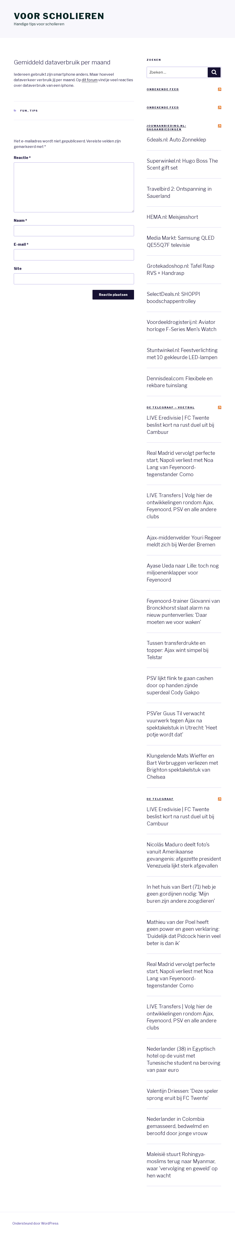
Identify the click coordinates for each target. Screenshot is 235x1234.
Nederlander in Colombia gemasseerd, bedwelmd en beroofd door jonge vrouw (178, 1126)
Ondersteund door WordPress (35, 1223)
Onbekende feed (163, 89)
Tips (34, 110)
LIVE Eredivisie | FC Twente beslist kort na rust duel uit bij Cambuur (180, 425)
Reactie (22, 158)
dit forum (90, 80)
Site (18, 268)
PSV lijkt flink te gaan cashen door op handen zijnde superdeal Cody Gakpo (180, 685)
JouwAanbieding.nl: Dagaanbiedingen (166, 127)
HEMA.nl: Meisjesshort (172, 217)
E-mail (21, 244)
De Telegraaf (160, 799)
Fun (24, 110)
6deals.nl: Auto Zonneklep (176, 140)
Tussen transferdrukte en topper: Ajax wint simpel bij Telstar (177, 650)
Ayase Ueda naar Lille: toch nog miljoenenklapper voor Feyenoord (183, 573)
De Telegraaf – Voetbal (171, 407)
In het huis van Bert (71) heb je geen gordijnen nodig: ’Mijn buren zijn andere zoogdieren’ (181, 894)
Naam (20, 220)
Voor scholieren (59, 16)
